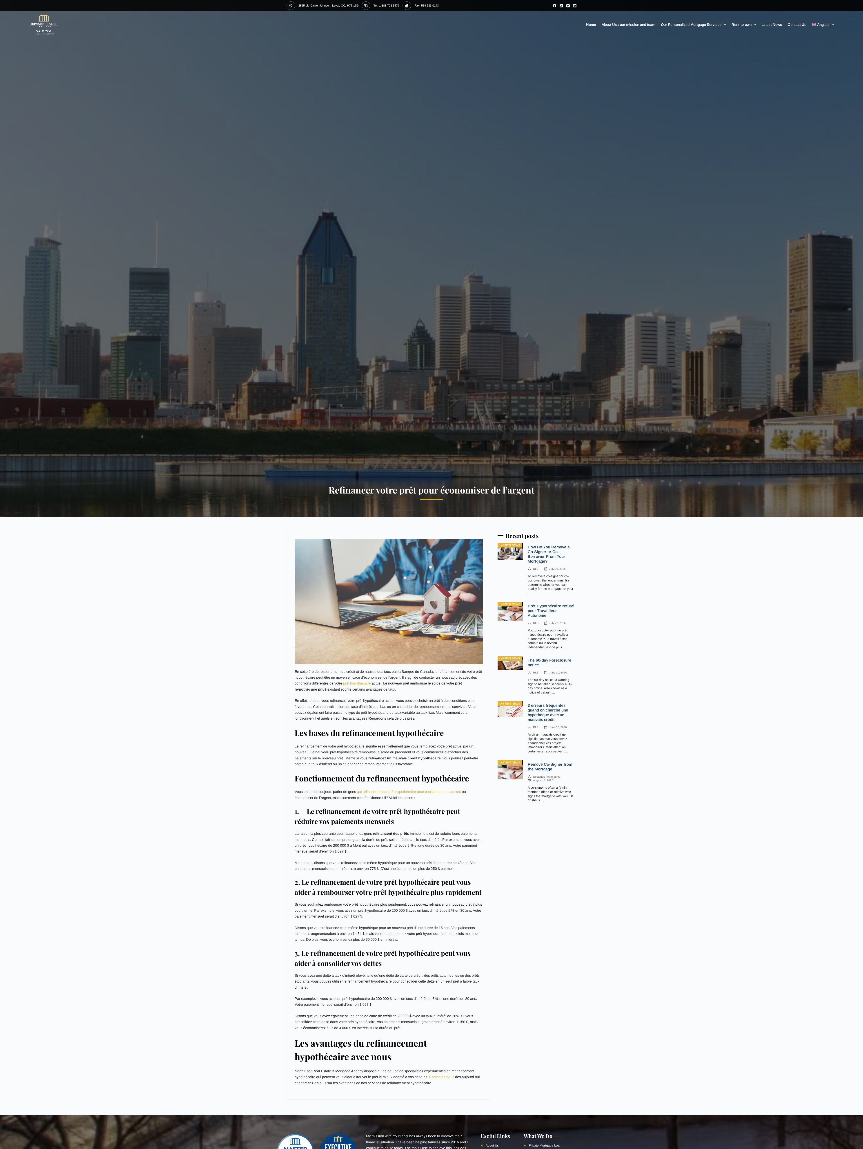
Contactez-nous (441, 1077)
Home (591, 25)
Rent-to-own (742, 25)
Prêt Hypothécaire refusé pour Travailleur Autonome (551, 611)
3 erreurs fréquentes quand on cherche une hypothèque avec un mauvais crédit (548, 712)
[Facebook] (554, 5)
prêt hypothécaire (357, 683)
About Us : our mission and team (628, 25)
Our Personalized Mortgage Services (691, 25)
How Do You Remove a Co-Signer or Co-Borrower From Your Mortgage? (549, 554)
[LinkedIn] (574, 5)
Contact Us (797, 25)
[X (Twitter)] (561, 5)
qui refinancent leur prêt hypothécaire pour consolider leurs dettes (409, 792)
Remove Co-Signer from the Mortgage (550, 766)
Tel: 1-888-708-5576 (386, 5)
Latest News (771, 25)
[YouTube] (568, 5)
